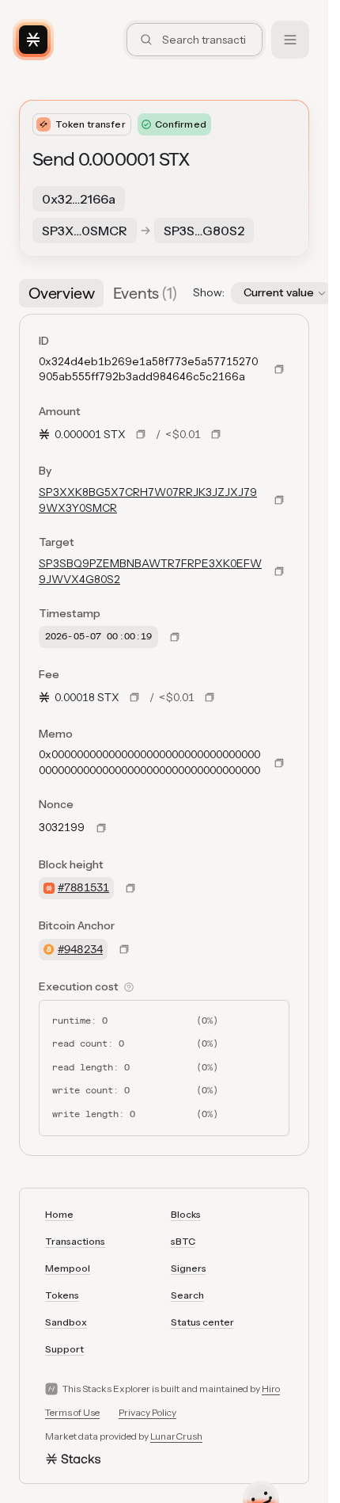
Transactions (75, 1241)
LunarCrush (176, 1436)
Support (64, 1349)
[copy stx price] (140, 434)
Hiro (271, 1388)
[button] (282, 293)
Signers (188, 1268)
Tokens (62, 1295)
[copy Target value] (279, 571)
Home (59, 1214)
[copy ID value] (279, 369)
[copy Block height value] (130, 888)
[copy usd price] (216, 434)
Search (187, 1295)
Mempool (67, 1268)
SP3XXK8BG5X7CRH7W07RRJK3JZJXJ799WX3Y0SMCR (148, 500)
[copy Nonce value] (101, 828)
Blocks (186, 1214)
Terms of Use (72, 1412)
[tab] (61, 293)
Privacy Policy (147, 1412)
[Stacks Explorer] (33, 39)
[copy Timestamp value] (174, 637)
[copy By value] (279, 500)
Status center (202, 1322)
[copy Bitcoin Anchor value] (124, 949)
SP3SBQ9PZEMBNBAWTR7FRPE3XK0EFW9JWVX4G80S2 (150, 571)
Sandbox (66, 1322)
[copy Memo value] (279, 763)
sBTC (183, 1241)
